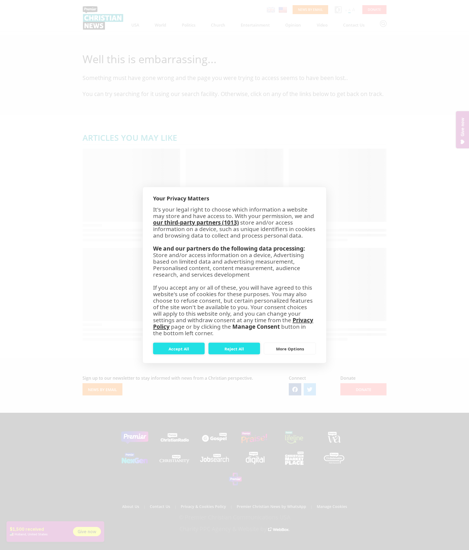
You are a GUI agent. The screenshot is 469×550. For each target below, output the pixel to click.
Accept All (179, 348)
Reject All (234, 348)
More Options (290, 348)
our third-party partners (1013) (196, 222)
